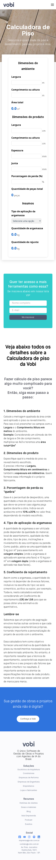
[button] (52, 5)
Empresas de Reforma (29, 777)
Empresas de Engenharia (29, 782)
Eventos (28, 824)
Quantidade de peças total (27, 189)
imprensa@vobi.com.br (29, 840)
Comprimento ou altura (25, 89)
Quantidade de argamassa (27, 228)
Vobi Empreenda (28, 815)
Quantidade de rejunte (25, 242)
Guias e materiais (28, 807)
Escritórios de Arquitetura (29, 769)
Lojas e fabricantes (28, 790)
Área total (17, 102)
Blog (29, 811)
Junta (14, 163)
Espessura (17, 150)
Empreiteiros (28, 786)
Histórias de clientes (29, 803)
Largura (16, 76)
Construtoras (28, 773)
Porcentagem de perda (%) (26, 176)
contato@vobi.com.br (29, 844)
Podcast (28, 820)
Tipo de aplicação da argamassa (23, 213)
